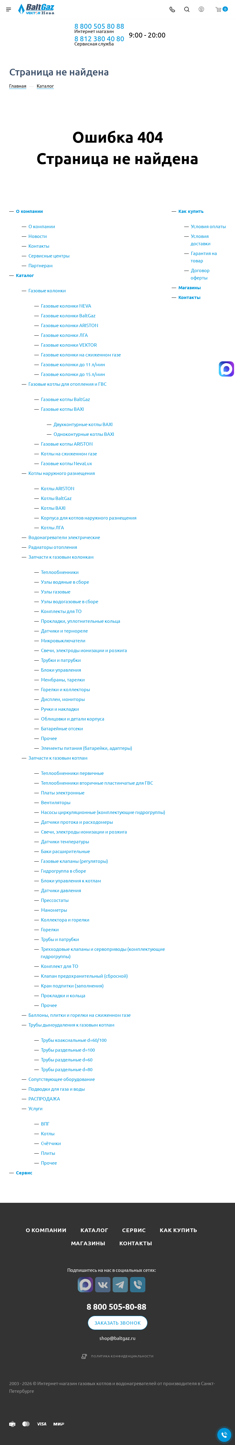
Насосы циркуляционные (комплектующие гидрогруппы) (103, 812)
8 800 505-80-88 (116, 1306)
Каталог (25, 275)
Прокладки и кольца (63, 995)
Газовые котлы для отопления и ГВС (67, 384)
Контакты (38, 246)
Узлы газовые (55, 591)
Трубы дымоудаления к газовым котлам (71, 1024)
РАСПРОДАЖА (44, 1098)
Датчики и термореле (64, 630)
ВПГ (45, 1123)
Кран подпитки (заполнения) (72, 985)
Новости (37, 236)
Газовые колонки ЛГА (64, 335)
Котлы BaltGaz (56, 498)
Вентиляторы (55, 802)
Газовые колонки (47, 290)
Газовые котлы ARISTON (67, 444)
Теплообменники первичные (72, 773)
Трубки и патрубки (61, 660)
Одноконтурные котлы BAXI (84, 434)
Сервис (24, 1173)
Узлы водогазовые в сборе (69, 601)
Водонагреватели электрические (64, 537)
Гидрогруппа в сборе (63, 871)
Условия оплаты (208, 226)
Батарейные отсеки (62, 728)
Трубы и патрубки (60, 939)
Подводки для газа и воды (56, 1089)
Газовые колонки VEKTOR (69, 345)
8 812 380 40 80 (99, 38)
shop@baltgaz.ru (117, 1338)
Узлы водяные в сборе (65, 582)
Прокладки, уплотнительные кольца (80, 621)
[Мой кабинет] (201, 10)
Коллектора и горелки (65, 919)
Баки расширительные (65, 851)
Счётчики (51, 1143)
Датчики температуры (65, 841)
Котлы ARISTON (57, 488)
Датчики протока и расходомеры (77, 822)
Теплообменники (60, 572)
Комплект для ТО (59, 966)
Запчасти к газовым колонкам (61, 557)
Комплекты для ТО (61, 611)
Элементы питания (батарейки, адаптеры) (86, 748)
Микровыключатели (63, 640)
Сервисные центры (48, 255)
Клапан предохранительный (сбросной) (84, 976)
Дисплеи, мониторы (63, 699)
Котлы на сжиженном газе (69, 453)
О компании (29, 211)
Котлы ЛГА (52, 527)
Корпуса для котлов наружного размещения (88, 517)
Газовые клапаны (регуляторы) (74, 861)
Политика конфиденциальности (122, 1356)
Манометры (54, 910)
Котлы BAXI (53, 508)
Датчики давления (61, 890)
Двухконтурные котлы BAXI (83, 424)
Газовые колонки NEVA (66, 305)
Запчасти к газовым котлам (58, 758)
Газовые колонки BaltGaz (68, 315)
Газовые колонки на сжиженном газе (81, 354)
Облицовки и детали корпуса (72, 718)
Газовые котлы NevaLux (66, 463)
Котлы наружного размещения (61, 473)
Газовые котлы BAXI (62, 409)
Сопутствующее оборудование (61, 1079)
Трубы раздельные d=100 (68, 1050)
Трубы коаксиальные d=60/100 (73, 1040)
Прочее (49, 738)
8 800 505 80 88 (99, 26)
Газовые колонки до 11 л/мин (73, 364)
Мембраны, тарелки (63, 679)
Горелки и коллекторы (65, 689)
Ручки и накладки (60, 709)
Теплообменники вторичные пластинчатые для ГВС (97, 783)
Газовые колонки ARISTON (69, 325)
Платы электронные (62, 792)
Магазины (189, 287)
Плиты (48, 1153)
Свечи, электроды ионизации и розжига (84, 650)
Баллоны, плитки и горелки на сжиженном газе (79, 1015)
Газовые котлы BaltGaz (65, 399)
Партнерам (40, 265)
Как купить (190, 211)
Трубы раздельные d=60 (66, 1059)
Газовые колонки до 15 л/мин (73, 374)
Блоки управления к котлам (71, 880)
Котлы (47, 1133)
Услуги (35, 1108)
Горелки (50, 929)
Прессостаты (55, 900)
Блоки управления (61, 670)
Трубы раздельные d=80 (66, 1069)
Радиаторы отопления (52, 547)
